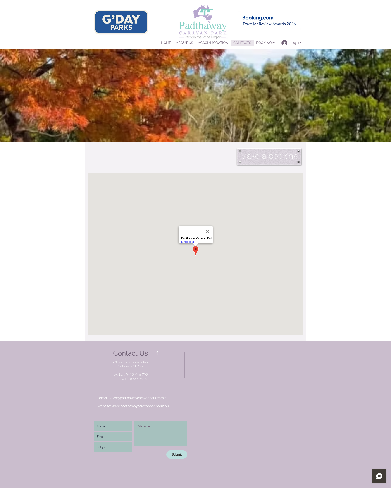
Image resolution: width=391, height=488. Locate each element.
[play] (380, 137)
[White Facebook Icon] (157, 353)
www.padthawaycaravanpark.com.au (140, 406)
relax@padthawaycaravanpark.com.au (138, 398)
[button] (195, 95)
